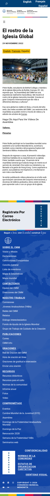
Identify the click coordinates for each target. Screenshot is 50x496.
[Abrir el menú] (4, 21)
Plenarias (6, 133)
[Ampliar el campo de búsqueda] (6, 3)
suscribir (41, 216)
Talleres (6, 128)
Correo (24, 114)
